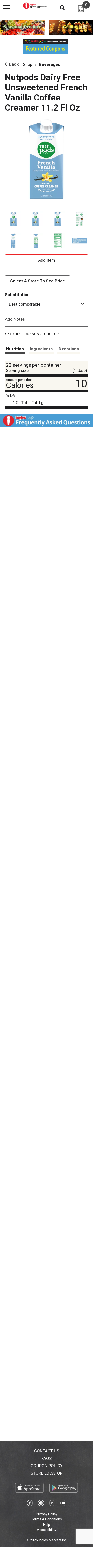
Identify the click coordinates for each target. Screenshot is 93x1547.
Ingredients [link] (41, 348)
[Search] (58, 7)
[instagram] (41, 1504)
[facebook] (30, 1504)
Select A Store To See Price (37, 280)
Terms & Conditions (46, 1519)
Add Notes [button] (15, 318)
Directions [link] (69, 348)
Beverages (49, 64)
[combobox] (46, 304)
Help (46, 1525)
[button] (13, 218)
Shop (27, 64)
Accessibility (46, 1530)
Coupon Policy (46, 1465)
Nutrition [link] (15, 348)
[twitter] (52, 1504)
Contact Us (46, 1450)
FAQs (46, 1458)
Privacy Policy (46, 1514)
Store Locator (46, 1473)
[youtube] (63, 1504)
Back (13, 64)
